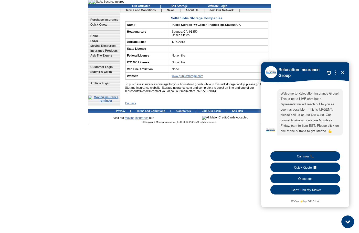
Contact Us (183, 110)
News (171, 10)
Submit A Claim (101, 72)
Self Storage (179, 6)
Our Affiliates (141, 6)
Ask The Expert (101, 55)
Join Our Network (221, 10)
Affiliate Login (217, 6)
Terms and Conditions (140, 10)
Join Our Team (211, 110)
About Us (192, 10)
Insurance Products (104, 50)
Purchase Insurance (104, 19)
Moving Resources (103, 46)
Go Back (130, 103)
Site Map (237, 110)
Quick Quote (98, 24)
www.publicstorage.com (187, 76)
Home (94, 36)
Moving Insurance (136, 118)
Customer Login (101, 67)
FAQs (94, 41)
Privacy (120, 110)
